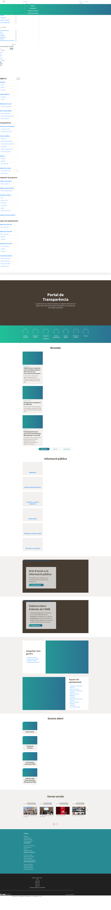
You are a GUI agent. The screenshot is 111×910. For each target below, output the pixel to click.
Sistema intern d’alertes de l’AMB (39, 607)
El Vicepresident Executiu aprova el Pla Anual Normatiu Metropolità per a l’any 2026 (32, 433)
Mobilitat (2, 38)
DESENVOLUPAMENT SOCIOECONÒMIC (37, 887)
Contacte (86, 336)
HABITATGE (37, 882)
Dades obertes (30, 732)
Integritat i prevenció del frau (33, 662)
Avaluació (25, 848)
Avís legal (67, 899)
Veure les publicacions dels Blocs (57, 824)
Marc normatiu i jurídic (28, 841)
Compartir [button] (81, 3)
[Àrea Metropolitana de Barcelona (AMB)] (30, 810)
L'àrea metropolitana (4, 30)
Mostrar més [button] (44, 449)
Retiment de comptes (28, 850)
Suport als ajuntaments (5, 22)
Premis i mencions (69, 902)
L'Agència (2, 15)
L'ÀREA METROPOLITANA (37, 877)
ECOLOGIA (37, 884)
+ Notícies (55, 449)
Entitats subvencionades (56, 336)
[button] (55, 1)
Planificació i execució (76, 336)
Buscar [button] (81, 1)
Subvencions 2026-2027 (28, 864)
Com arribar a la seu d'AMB (70, 894)
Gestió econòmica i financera (32, 487)
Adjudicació (72, 695)
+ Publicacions (66, 449)
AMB (1, 32)
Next (87, 802)
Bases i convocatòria (74, 689)
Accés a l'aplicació (35, 625)
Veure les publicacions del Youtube (54, 824)
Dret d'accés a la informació (29, 845)
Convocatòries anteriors (75, 707)
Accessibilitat (68, 897)
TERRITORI (37, 881)
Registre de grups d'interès (33, 659)
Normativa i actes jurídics (32, 548)
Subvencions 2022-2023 (28, 867)
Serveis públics (32, 519)
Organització (32, 472)
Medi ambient (3, 37)
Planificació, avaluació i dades (32, 533)
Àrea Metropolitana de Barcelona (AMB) (31, 803)
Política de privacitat (69, 901)
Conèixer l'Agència (66, 336)
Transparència (3, 17)
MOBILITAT (37, 886)
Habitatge (2, 35)
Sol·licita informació (25, 336)
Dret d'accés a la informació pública (40, 572)
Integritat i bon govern (5, 20)
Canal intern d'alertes (35, 336)
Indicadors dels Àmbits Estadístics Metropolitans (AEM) (30, 780)
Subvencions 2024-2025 (28, 866)
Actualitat (26, 836)
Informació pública (27, 847)
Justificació (72, 697)
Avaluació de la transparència (46, 337)
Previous (24, 802)
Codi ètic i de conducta (32, 657)
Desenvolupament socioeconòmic (7, 40)
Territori (2, 33)
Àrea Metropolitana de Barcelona (6, 894)
